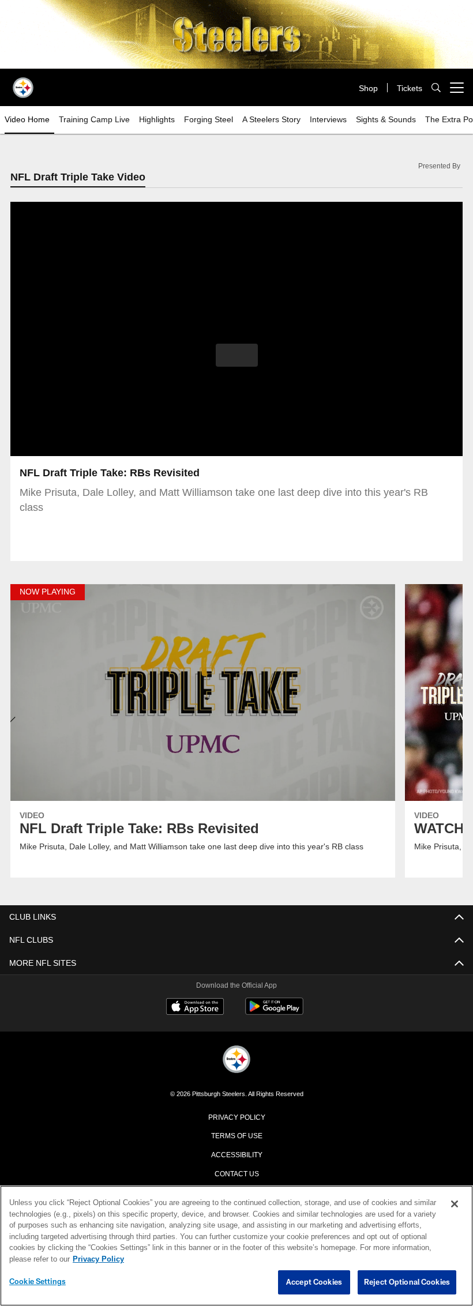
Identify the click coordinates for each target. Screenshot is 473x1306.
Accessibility (236, 1155)
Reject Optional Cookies (407, 1282)
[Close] (454, 1204)
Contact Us (236, 1174)
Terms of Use (236, 1136)
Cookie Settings (37, 1281)
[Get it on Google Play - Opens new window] (274, 1013)
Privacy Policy (236, 1117)
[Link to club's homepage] (23, 83)
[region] (236, 1246)
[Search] (436, 88)
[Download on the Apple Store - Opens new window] (194, 1009)
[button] (237, 355)
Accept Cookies (314, 1282)
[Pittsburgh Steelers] (236, 1061)
